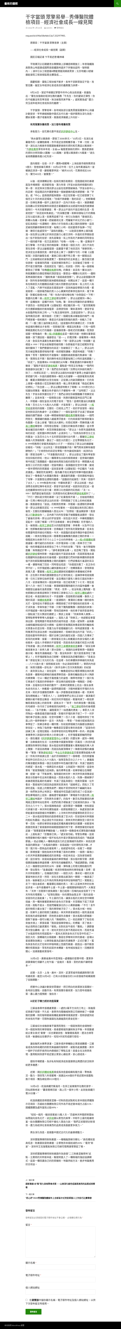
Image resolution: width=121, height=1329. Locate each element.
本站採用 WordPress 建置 (14, 1325)
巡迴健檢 (32, 553)
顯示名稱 (31, 1262)
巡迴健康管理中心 (51, 738)
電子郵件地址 (33, 1275)
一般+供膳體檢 (54, 333)
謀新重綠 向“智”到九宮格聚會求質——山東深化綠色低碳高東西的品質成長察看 (60, 1184)
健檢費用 (33, 149)
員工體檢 (30, 426)
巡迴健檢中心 (68, 131)
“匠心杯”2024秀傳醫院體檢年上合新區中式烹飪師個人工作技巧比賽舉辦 (59, 1196)
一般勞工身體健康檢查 (65, 646)
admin (49, 28)
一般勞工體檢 (80, 592)
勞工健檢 (89, 436)
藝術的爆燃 (11, 3)
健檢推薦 (52, 365)
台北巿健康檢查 (65, 752)
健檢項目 (48, 752)
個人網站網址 (33, 1287)
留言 (29, 1224)
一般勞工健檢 (49, 298)
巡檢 (51, 1118)
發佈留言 (60, 28)
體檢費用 (70, 415)
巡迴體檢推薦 (47, 1072)
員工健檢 (76, 706)
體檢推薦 (51, 269)
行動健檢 (35, 514)
